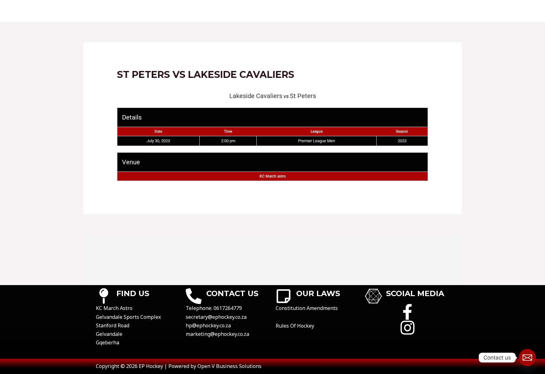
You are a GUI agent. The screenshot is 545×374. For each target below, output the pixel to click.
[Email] (527, 357)
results (290, 11)
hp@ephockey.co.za (208, 325)
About (192, 11)
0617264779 (228, 308)
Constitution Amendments (307, 308)
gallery (421, 11)
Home (165, 11)
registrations (380, 11)
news (449, 11)
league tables (330, 11)
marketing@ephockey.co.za (217, 333)
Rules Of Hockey (295, 325)
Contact (223, 11)
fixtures (258, 11)
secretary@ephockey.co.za (216, 316)
